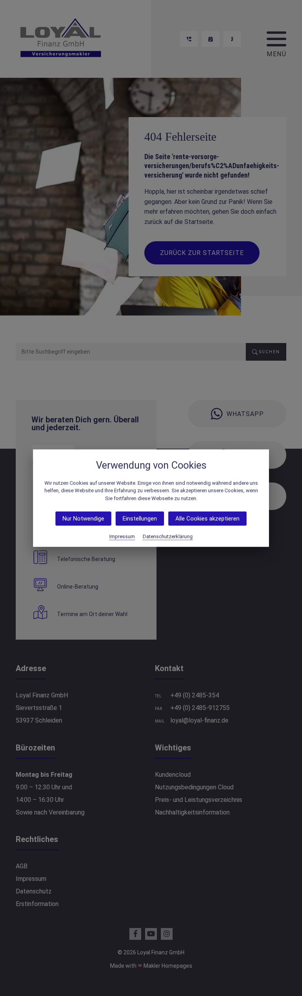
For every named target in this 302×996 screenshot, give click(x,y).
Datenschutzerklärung (168, 536)
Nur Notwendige (83, 518)
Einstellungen (140, 518)
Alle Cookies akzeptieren (207, 518)
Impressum (122, 536)
